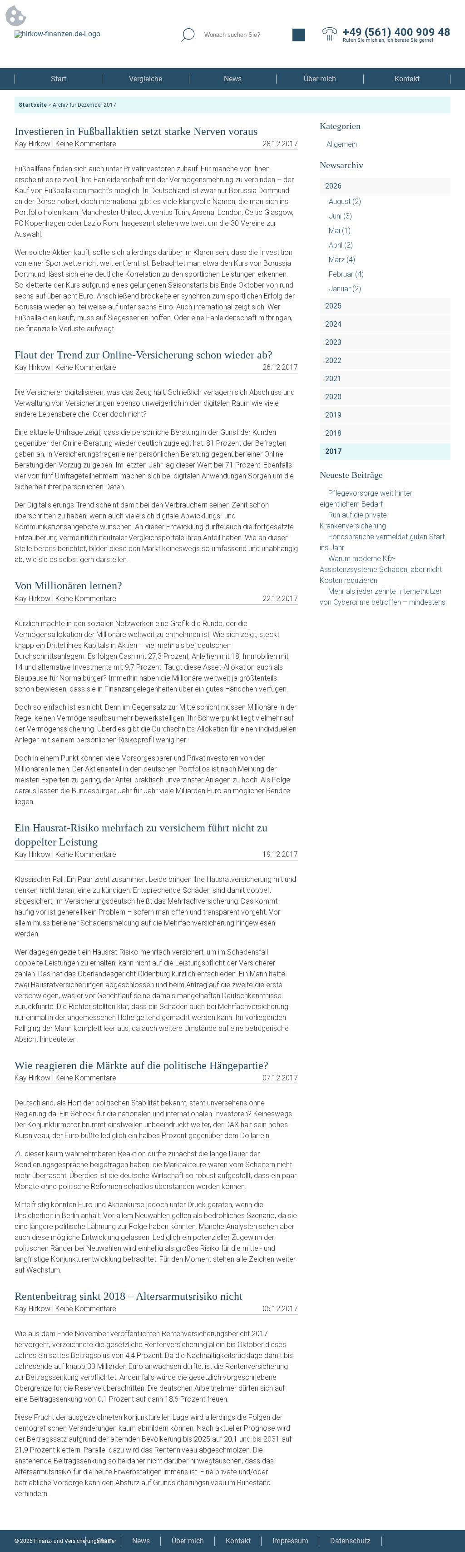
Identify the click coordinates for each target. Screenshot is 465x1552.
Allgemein (341, 144)
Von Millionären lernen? (68, 586)
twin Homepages (429, 1541)
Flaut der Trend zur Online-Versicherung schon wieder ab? (143, 355)
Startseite (33, 105)
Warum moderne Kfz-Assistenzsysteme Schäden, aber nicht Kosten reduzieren (381, 569)
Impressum (290, 1541)
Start (58, 79)
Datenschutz (350, 1541)
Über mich (320, 79)
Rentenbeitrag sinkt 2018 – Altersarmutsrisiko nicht (128, 1296)
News (233, 79)
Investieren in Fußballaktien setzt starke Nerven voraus (136, 131)
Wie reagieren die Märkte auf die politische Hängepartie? (141, 1065)
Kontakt (407, 79)
